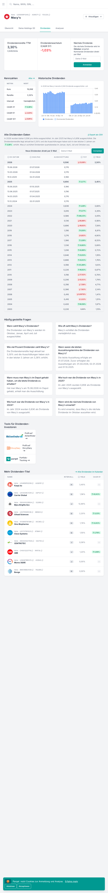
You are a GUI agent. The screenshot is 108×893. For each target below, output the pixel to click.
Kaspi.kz (18, 485)
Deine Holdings (27, 28)
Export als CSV (96, 135)
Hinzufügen (94, 16)
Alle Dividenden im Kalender (90, 472)
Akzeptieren (24, 886)
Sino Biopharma (21, 524)
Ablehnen (10, 886)
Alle (31, 78)
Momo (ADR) (20, 562)
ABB (16, 553)
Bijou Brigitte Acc (22, 505)
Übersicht (9, 28)
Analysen (60, 28)
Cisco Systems (21, 534)
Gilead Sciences (21, 514)
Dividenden (45, 28)
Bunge (17, 572)
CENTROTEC (20, 543)
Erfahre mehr (71, 881)
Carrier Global (20, 495)
